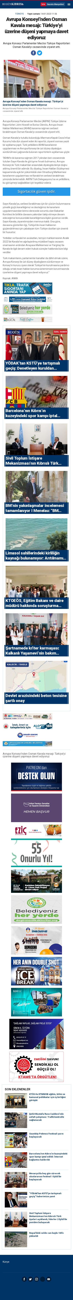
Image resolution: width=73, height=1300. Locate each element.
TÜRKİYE (19, 14)
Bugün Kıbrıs (12, 4)
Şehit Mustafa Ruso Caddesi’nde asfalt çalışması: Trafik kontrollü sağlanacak (46, 1117)
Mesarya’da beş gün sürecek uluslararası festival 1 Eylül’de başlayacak (45, 1176)
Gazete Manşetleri (55, 4)
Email (48, 1279)
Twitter (30, 1279)
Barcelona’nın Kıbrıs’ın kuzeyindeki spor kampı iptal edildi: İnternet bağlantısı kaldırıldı (48, 1156)
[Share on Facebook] (33, 52)
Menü (69, 4)
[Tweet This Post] (39, 52)
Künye (6, 1261)
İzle (43, 4)
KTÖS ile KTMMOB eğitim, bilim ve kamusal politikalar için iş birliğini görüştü (47, 1097)
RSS (42, 1279)
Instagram (36, 1279)
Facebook (24, 1279)
